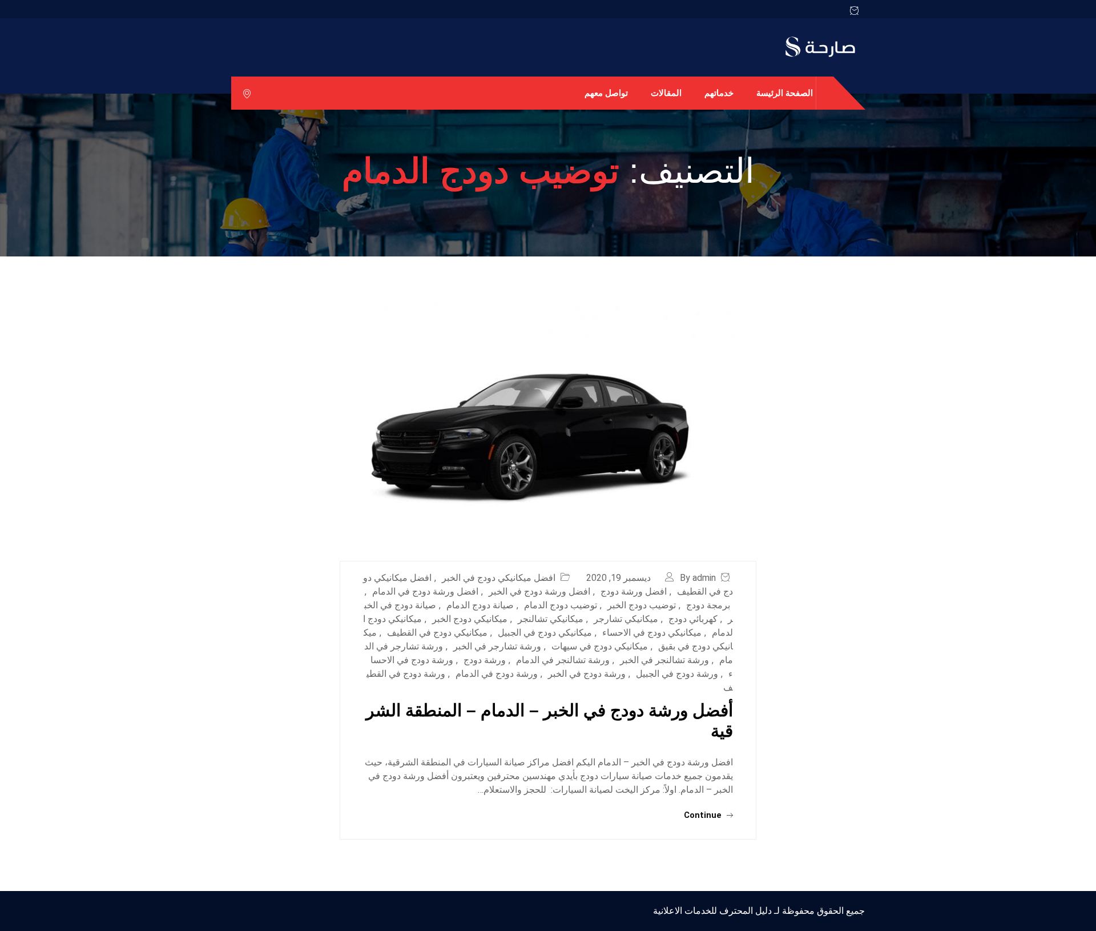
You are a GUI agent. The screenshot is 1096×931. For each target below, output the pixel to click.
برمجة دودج (708, 605)
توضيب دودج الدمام (560, 605)
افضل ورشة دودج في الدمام (425, 591)
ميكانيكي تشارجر (626, 618)
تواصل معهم (606, 93)
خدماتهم (719, 93)
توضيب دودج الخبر (641, 605)
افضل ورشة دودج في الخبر (539, 591)
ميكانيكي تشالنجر (550, 618)
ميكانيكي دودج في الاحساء (652, 632)
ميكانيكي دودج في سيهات (599, 646)
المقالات (666, 93)
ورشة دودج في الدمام (497, 673)
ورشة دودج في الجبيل (677, 673)
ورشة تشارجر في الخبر (497, 646)
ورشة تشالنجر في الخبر (664, 660)
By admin (698, 577)
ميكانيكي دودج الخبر (469, 618)
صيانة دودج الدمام (480, 605)
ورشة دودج (485, 660)
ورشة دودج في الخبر (587, 673)
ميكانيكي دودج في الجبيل (545, 632)
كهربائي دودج (693, 618)
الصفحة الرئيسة (784, 93)
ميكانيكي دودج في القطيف (437, 632)
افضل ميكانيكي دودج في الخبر (498, 577)
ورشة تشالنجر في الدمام (563, 660)
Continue (704, 815)
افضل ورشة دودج (634, 591)
